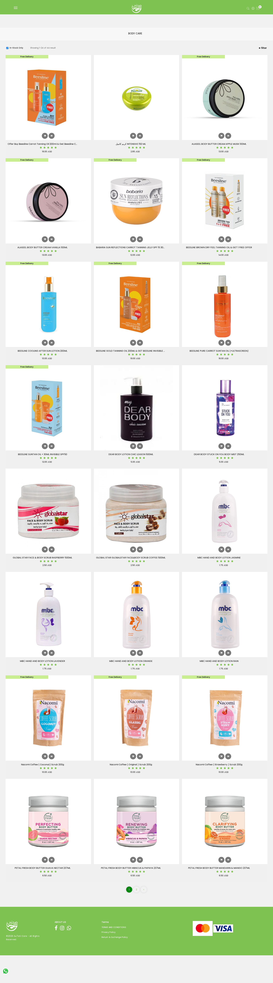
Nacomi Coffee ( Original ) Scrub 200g (131, 764)
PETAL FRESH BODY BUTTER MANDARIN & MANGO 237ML (219, 868)
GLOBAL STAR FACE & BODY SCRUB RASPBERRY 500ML (42, 558)
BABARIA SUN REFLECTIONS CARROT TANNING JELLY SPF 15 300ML (131, 247)
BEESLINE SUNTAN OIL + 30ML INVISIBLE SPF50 (42, 454)
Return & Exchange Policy (115, 937)
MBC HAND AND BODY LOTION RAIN (219, 661)
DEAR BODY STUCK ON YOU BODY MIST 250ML (219, 454)
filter (263, 48)
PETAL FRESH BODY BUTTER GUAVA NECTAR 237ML (42, 868)
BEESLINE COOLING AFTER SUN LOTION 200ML (42, 351)
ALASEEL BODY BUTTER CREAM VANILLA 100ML (42, 247)
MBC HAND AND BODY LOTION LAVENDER (42, 661)
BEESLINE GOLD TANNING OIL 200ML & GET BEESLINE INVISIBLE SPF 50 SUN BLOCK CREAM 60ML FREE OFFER (131, 351)
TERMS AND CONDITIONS (114, 927)
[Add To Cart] (45, 136)
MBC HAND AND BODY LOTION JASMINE (219, 558)
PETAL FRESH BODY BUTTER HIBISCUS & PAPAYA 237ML (131, 868)
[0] (257, 8)
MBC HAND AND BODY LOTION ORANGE (130, 661)
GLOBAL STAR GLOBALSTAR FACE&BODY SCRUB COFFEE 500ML (130, 558)
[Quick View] (52, 136)
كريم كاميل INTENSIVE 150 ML (131, 144)
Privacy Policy (108, 932)
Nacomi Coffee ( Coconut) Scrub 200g (42, 764)
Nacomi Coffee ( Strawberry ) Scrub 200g (219, 764)
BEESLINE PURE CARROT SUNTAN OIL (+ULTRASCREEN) (219, 351)
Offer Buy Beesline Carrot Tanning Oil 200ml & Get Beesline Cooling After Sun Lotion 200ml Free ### (42, 144)
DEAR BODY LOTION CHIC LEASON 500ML (130, 454)
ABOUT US (60, 922)
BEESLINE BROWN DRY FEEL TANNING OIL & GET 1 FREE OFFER (219, 247)
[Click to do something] (5, 971)
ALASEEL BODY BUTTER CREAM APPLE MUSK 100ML (219, 144)
